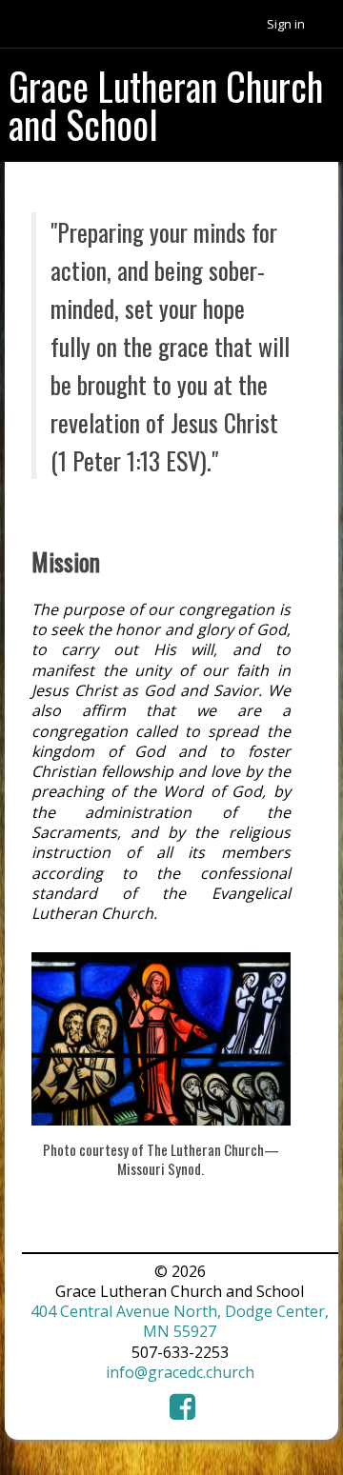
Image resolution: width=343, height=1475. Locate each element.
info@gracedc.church (180, 1372)
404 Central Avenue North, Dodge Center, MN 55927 (179, 1321)
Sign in (286, 23)
